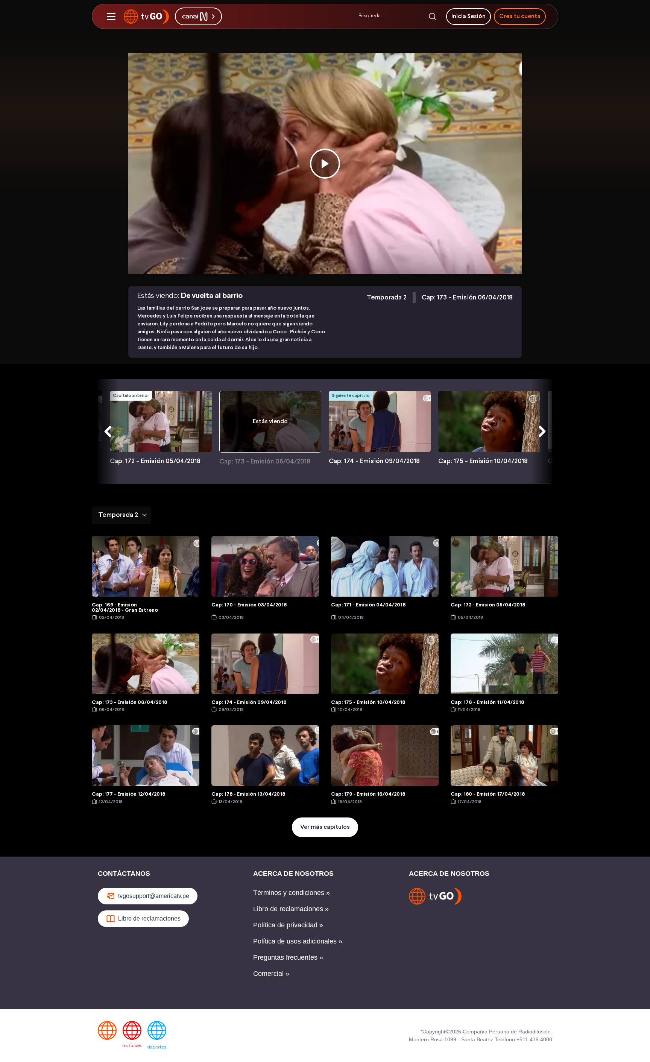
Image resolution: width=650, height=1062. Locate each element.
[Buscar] (432, 16)
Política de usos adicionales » (297, 941)
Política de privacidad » (288, 925)
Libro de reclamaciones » (291, 909)
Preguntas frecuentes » (288, 957)
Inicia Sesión (468, 16)
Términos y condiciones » (291, 892)
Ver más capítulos (325, 827)
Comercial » (271, 973)
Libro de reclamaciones (149, 918)
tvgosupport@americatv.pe (153, 896)
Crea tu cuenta (520, 16)
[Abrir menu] (111, 16)
